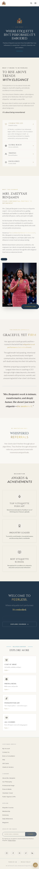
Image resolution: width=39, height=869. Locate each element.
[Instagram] (7, 853)
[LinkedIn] (32, 853)
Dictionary (5, 815)
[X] (26, 853)
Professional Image (8, 785)
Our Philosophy (7, 782)
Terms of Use (12, 862)
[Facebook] (13, 853)
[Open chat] (35, 865)
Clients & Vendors (8, 767)
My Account (6, 748)
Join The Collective (19, 618)
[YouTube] (20, 853)
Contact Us (5, 752)
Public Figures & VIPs (9, 796)
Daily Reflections (7, 818)
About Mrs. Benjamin (8, 778)
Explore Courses (18, 624)
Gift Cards (5, 763)
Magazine (5, 822)
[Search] (31, 3)
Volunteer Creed (7, 793)
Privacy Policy (12, 840)
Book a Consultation (8, 756)
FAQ (3, 759)
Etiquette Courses (8, 807)
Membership (6, 811)
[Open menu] (35, 3)
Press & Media (6, 789)
